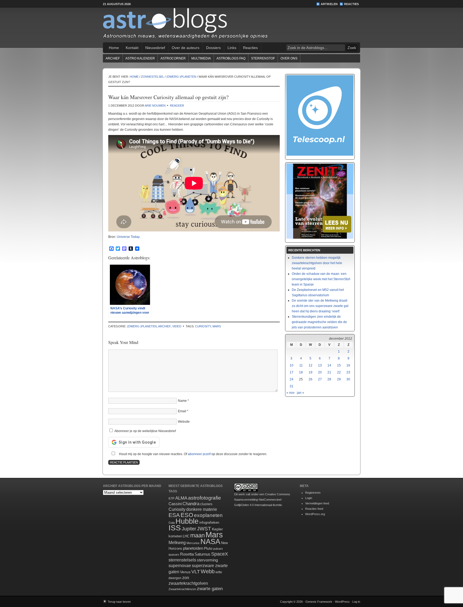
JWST (204, 528)
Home (114, 48)
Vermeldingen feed (317, 503)
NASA (210, 542)
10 (291, 365)
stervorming (207, 560)
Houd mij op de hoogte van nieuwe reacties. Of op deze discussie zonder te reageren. (192, 454)
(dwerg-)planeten (142, 326)
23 (348, 372)
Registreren (312, 492)
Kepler (217, 529)
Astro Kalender (140, 58)
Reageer (177, 105)
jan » (300, 393)
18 (301, 372)
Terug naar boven (119, 601)
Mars (216, 326)
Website (184, 422)
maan (197, 535)
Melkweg (177, 542)
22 (339, 372)
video (176, 326)
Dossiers (213, 48)
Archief (113, 58)
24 (291, 379)
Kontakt (132, 48)
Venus (185, 572)
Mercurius (193, 543)
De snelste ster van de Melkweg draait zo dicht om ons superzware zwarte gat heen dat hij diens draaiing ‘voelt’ (320, 306)
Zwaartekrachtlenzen (182, 589)
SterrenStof (263, 58)
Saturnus (202, 554)
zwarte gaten (210, 588)
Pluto (208, 548)
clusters (206, 504)
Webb (208, 571)
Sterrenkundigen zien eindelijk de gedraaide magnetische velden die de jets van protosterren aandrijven (319, 322)
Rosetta (187, 554)
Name (182, 401)
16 (348, 365)
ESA (174, 515)
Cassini (175, 503)
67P (171, 498)
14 (329, 365)
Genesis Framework (318, 601)
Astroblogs (231, 25)
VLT (195, 571)
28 (329, 379)
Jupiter (189, 528)
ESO (187, 515)
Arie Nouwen (155, 105)
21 (329, 372)
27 (320, 379)
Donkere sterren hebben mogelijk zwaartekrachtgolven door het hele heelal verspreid (317, 263)
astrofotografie (204, 498)
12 (310, 365)
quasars (174, 554)
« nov (290, 393)
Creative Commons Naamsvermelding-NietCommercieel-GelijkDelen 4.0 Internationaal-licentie (262, 500)
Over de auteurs (185, 48)
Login (308, 498)
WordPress (342, 601)
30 (348, 379)
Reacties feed (314, 508)
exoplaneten (208, 515)
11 (301, 365)
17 (291, 372)
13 (320, 365)
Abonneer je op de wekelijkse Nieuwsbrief (145, 431)
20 (320, 372)
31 (291, 386)
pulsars (218, 548)
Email (182, 411)
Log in (356, 601)
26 (310, 379)
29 (339, 379)
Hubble (187, 521)
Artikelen (329, 4)
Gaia (172, 522)
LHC (186, 536)
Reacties (351, 4)
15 (339, 365)
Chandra (190, 503)
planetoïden (193, 548)
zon (185, 577)
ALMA (181, 498)
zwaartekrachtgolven (188, 583)
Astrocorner (173, 58)
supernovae (180, 565)
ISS (175, 528)
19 (310, 372)
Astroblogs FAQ (230, 58)
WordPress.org (315, 514)
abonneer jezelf (199, 454)
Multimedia (201, 58)
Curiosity (203, 326)
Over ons (289, 58)
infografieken (209, 522)
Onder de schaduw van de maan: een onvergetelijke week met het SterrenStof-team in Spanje (321, 279)
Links (231, 48)
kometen (175, 536)
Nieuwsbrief (155, 48)
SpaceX (219, 554)
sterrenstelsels (182, 559)
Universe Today (128, 237)
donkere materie (201, 509)
